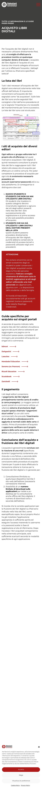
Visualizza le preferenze (21, 781)
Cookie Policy (15, 785)
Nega (21, 775)
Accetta (21, 769)
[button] (39, 747)
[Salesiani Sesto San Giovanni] (10, 4)
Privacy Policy (25, 785)
